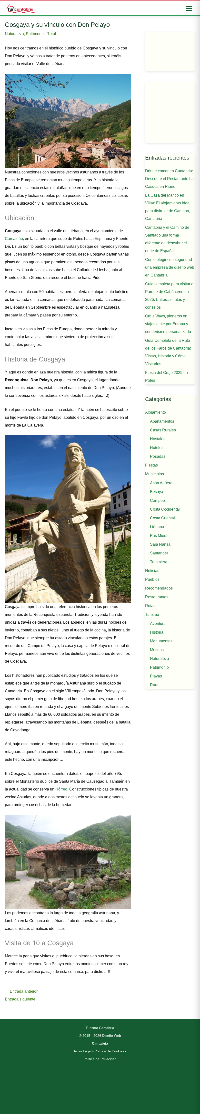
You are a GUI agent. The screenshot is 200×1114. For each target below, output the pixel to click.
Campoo (157, 500)
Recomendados (159, 588)
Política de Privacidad (100, 1059)
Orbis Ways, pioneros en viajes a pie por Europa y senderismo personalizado (168, 324)
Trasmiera (158, 562)
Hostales (157, 439)
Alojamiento (155, 412)
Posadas (157, 456)
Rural (51, 34)
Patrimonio (35, 34)
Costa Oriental (162, 518)
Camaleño (14, 239)
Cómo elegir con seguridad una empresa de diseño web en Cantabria (169, 267)
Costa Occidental (165, 509)
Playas (156, 676)
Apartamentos (162, 421)
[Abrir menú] (189, 8)
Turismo (152, 614)
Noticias (152, 571)
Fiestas (151, 465)
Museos (157, 650)
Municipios (154, 474)
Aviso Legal (82, 1051)
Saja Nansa (160, 544)
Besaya (156, 492)
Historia (156, 632)
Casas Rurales (163, 430)
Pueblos (152, 579)
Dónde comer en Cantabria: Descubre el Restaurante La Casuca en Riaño (169, 179)
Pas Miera (159, 535)
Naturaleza (14, 34)
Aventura (158, 623)
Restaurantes (156, 597)
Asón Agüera (161, 483)
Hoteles (156, 448)
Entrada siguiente (22, 999)
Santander (159, 553)
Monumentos (161, 641)
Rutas (150, 606)
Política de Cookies (109, 1051)
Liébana (157, 527)
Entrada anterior (21, 991)
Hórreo (61, 789)
